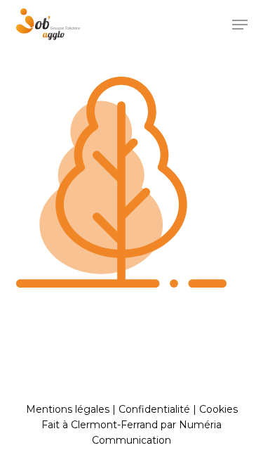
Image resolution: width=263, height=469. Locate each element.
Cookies (218, 409)
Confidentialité (154, 409)
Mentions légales (67, 409)
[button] (240, 25)
